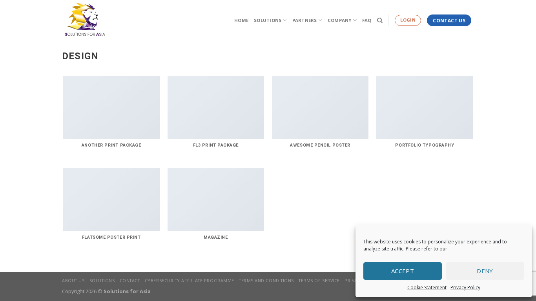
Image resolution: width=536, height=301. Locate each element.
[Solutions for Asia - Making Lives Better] (101, 20)
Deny (485, 271)
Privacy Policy (465, 287)
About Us (73, 280)
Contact (130, 280)
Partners (304, 20)
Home (241, 20)
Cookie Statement (427, 287)
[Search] (380, 20)
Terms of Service (319, 280)
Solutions (267, 20)
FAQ (367, 20)
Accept (402, 271)
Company (340, 20)
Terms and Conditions (266, 280)
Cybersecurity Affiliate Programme (189, 280)
